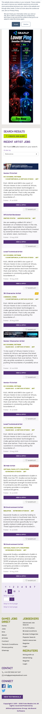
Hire (3, 632)
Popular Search (29, 637)
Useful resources (29, 640)
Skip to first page (11, 604)
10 (14, 591)
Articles (5, 638)
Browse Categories (30, 634)
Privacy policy (7, 647)
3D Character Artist (12, 293)
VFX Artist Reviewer (12, 215)
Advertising (27, 658)
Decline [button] (25, 24)
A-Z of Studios (28, 628)
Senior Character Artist (14, 341)
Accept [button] (16, 24)
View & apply (21, 205)
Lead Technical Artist (13, 251)
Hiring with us (28, 655)
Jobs (4, 629)
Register (26, 643)
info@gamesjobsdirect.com (15, 675)
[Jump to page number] (11, 599)
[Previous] (6, 587)
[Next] (19, 591)
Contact (5, 641)
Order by (7, 150)
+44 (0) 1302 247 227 (12, 672)
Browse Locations (30, 631)
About (4, 635)
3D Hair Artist (9, 466)
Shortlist (31, 209)
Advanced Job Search (29, 624)
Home (4, 626)
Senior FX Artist (10, 173)
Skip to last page (10, 607)
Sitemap (5, 650)
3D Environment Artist (13, 507)
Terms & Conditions (10, 644)
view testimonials (12, 697)
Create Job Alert (16, 136)
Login (25, 646)
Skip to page (9, 596)
